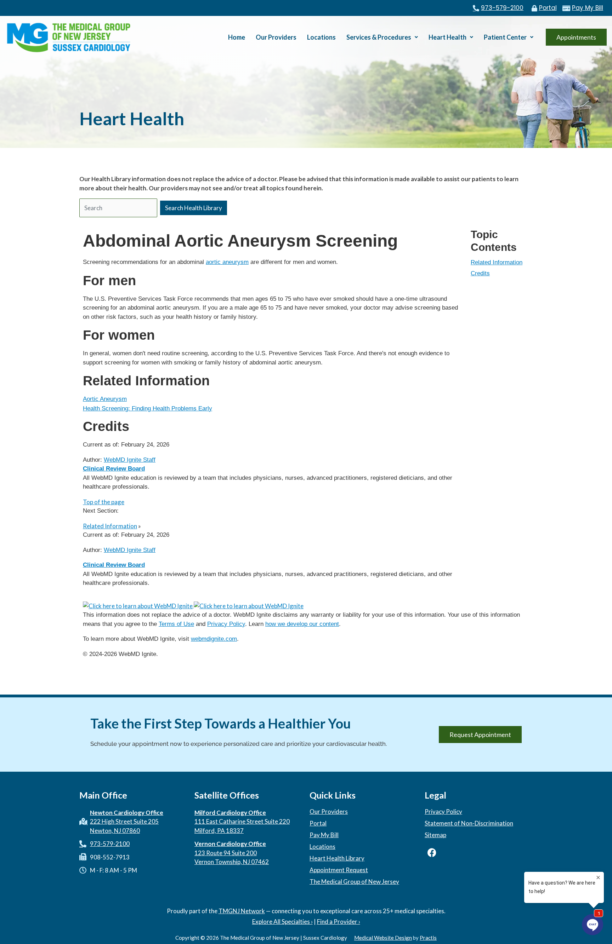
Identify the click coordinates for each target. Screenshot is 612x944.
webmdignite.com (214, 638)
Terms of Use (176, 624)
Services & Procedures (378, 37)
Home (236, 37)
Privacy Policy (226, 624)
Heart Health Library (337, 858)
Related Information (496, 262)
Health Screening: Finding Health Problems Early (147, 408)
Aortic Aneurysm (105, 399)
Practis (428, 937)
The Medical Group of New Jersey (354, 881)
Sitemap (435, 835)
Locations (321, 37)
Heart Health (447, 37)
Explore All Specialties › (282, 921)
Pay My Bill (324, 835)
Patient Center (505, 37)
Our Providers (276, 37)
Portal (318, 823)
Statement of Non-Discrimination (469, 823)
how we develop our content (302, 624)
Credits (480, 273)
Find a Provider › (338, 921)
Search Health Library (193, 208)
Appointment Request (339, 870)
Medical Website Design (383, 937)
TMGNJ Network (242, 911)
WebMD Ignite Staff (129, 550)
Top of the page (103, 502)
